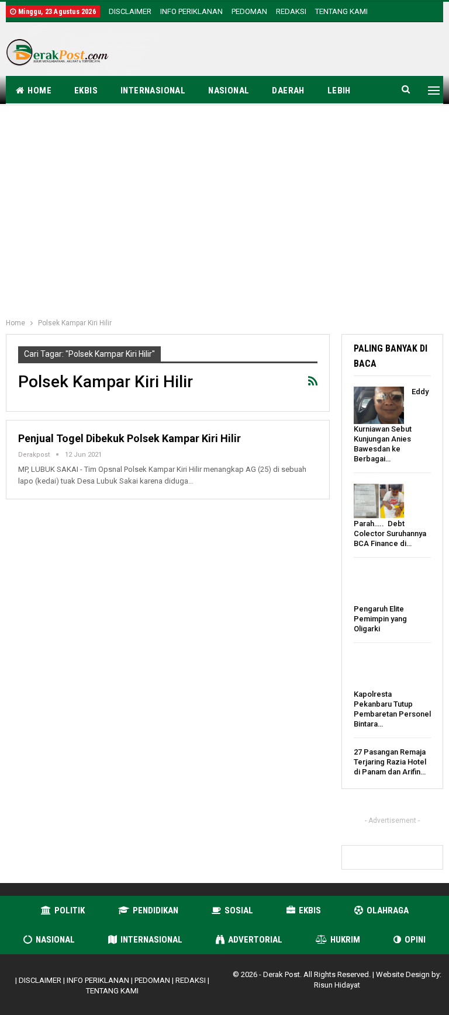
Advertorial (255, 939)
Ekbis (86, 90)
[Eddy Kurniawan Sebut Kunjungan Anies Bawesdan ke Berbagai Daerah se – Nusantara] (379, 405)
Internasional (152, 90)
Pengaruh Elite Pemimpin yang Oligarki (380, 618)
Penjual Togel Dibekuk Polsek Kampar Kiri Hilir (129, 438)
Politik (69, 910)
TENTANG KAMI (341, 11)
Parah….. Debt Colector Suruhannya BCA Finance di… (390, 533)
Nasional (228, 90)
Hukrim (345, 939)
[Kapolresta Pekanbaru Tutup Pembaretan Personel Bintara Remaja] (379, 670)
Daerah (288, 90)
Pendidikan (155, 910)
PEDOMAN (249, 11)
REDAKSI (291, 11)
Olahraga (388, 910)
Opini (415, 939)
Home (39, 90)
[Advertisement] (306, 50)
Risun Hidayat (337, 985)
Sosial (238, 910)
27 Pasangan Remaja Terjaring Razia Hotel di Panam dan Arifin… (390, 762)
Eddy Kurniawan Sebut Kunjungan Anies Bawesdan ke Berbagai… (391, 425)
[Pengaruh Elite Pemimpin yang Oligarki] (379, 585)
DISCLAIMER (130, 11)
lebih (339, 90)
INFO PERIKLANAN (191, 11)
